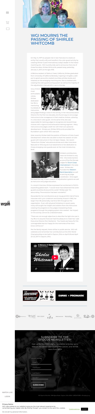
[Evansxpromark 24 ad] (71, 300)
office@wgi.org (85, 395)
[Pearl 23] (38, 300)
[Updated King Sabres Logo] (69, 316)
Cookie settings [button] (74, 409)
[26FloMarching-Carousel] (41, 316)
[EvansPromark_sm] (22, 316)
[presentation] (17, 316)
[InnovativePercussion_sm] (50, 316)
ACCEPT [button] (84, 409)
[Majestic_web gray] (87, 316)
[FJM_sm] (32, 316)
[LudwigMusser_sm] (78, 316)
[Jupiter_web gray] (60, 316)
